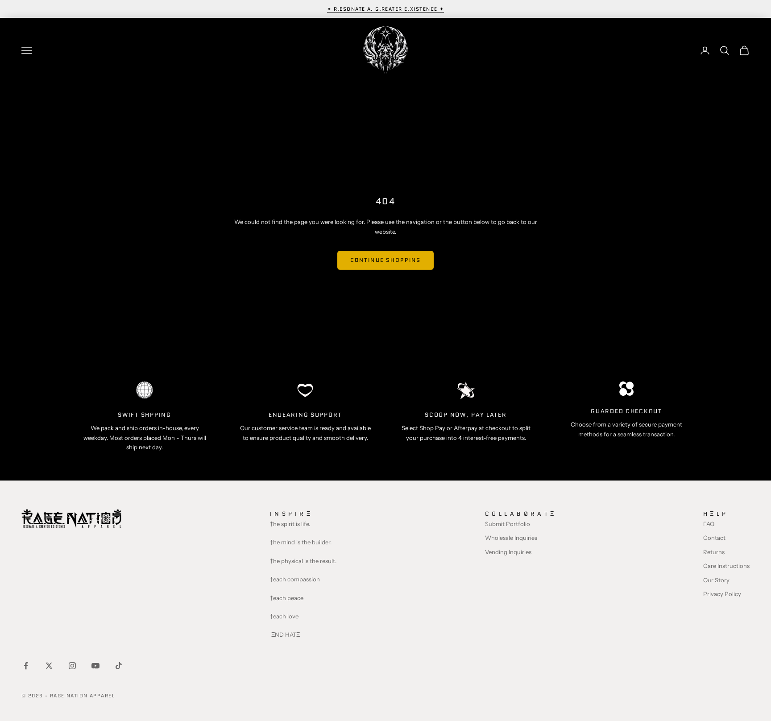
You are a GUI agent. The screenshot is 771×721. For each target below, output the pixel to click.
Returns (714, 551)
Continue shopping (385, 260)
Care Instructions (726, 565)
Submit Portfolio (507, 523)
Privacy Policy (722, 593)
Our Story (716, 580)
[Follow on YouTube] (95, 665)
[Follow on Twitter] (49, 665)
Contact (714, 537)
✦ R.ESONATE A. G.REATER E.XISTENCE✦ (385, 8)
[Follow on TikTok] (118, 665)
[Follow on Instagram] (72, 665)
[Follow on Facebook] (25, 665)
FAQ (708, 523)
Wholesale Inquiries (511, 537)
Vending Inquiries (508, 551)
